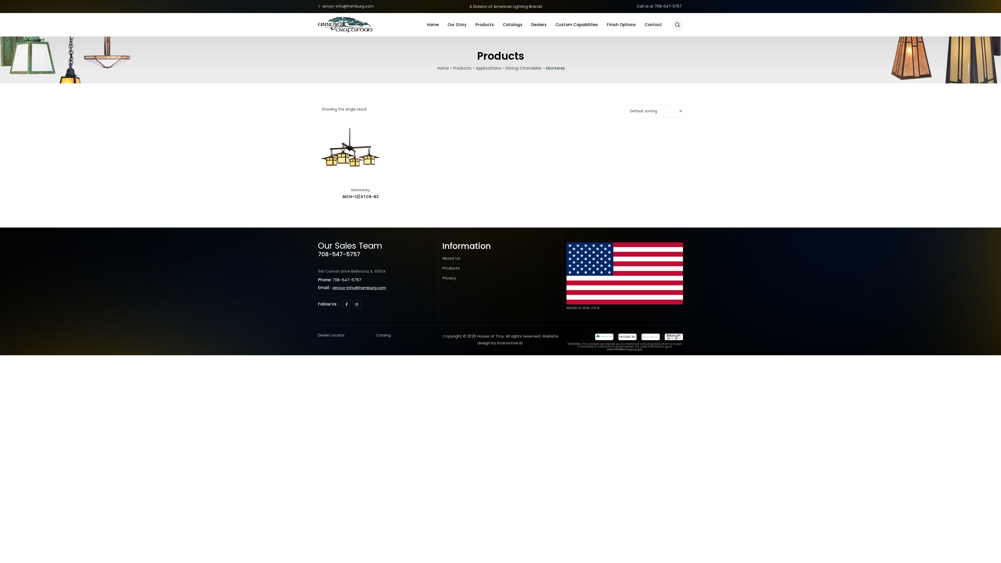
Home (433, 24)
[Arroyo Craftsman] (345, 24)
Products (484, 24)
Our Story (457, 24)
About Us (451, 258)
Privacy (449, 278)
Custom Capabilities (577, 24)
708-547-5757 (339, 254)
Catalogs (512, 24)
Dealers (539, 24)
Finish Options (621, 24)
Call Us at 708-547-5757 (659, 6)
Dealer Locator (331, 335)
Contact (653, 24)
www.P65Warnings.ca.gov (624, 349)
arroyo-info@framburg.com (348, 6)
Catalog (383, 335)
